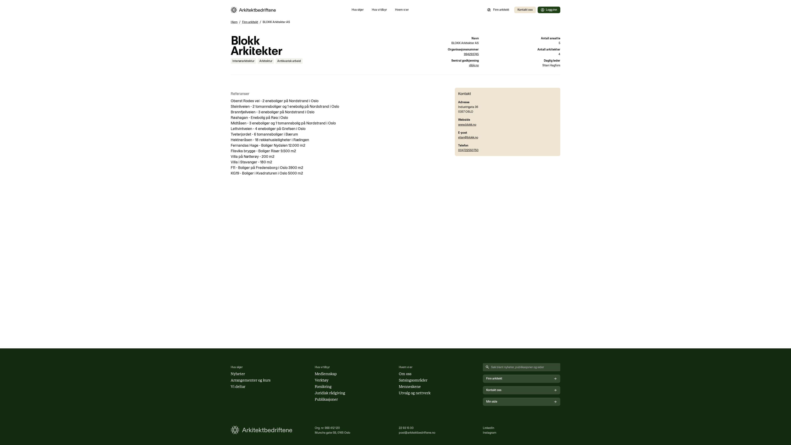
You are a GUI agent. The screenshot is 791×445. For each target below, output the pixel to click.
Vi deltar (238, 386)
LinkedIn (488, 428)
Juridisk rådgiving (330, 393)
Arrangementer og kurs (250, 380)
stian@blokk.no (468, 137)
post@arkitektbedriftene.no (417, 432)
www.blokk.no (467, 124)
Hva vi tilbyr (379, 10)
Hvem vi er (402, 10)
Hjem (234, 22)
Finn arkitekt (501, 10)
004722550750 (468, 150)
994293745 (471, 54)
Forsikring (323, 386)
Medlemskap (326, 374)
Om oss (405, 374)
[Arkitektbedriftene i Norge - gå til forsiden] (253, 10)
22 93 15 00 (406, 428)
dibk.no (474, 65)
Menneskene (410, 386)
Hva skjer (358, 10)
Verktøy (322, 380)
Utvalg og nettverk (415, 393)
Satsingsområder (413, 380)
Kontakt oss (525, 10)
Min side (491, 401)
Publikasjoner (326, 399)
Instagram (489, 432)
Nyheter (238, 374)
